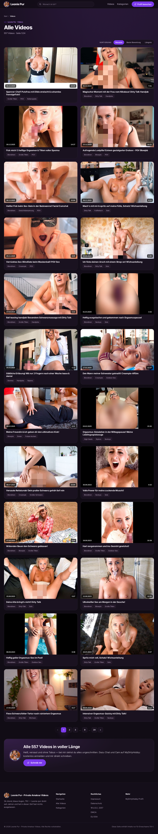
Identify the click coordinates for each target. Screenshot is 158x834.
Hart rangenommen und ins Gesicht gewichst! (106, 546)
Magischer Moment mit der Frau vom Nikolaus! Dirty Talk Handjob (116, 92)
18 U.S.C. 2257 (97, 808)
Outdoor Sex (111, 378)
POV (22, 99)
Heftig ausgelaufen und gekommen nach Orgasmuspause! (112, 317)
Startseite (60, 799)
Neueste (118, 42)
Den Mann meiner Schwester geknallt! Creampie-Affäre (110, 373)
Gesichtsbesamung (26, 210)
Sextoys (98, 322)
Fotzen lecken (30, 436)
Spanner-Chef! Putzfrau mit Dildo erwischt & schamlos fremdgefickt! (33, 93)
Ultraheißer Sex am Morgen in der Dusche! (104, 602)
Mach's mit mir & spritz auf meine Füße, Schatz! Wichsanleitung (115, 206)
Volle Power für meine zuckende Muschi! (103, 490)
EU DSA (94, 817)
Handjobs (109, 96)
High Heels (88, 439)
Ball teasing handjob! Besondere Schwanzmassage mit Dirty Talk (38, 317)
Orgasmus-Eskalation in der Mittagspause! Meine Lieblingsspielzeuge (108, 433)
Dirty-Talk (98, 96)
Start (5, 16)
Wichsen (32, 718)
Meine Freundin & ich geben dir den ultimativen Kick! (32, 432)
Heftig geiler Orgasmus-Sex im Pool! (24, 658)
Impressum (95, 799)
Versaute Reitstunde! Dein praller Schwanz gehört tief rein (35, 490)
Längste (148, 42)
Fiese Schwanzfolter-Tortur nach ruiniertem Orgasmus (33, 713)
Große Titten (12, 99)
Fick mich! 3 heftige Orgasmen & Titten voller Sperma (32, 150)
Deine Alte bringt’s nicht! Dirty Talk (23, 602)
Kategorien (122, 4)
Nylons (30, 381)
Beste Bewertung (134, 42)
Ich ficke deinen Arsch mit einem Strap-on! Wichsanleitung (112, 262)
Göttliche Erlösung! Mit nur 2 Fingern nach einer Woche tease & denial (37, 374)
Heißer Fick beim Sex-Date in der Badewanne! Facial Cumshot (37, 206)
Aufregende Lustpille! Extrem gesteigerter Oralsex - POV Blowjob (115, 150)
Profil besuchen (145, 4)
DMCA (93, 812)
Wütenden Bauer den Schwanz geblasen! (27, 546)
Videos (110, 4)
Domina (10, 381)
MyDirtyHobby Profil (140, 799)
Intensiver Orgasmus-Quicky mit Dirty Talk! (104, 713)
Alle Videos (61, 803)
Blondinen (88, 96)
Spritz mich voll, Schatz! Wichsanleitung (103, 658)
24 (94, 730)
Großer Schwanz (36, 495)
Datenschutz (96, 803)
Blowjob (98, 155)
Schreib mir (38, 764)
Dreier (19, 436)
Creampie (22, 266)
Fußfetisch (98, 210)
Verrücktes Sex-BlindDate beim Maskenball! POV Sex (33, 262)
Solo (107, 210)
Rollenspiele (32, 99)
